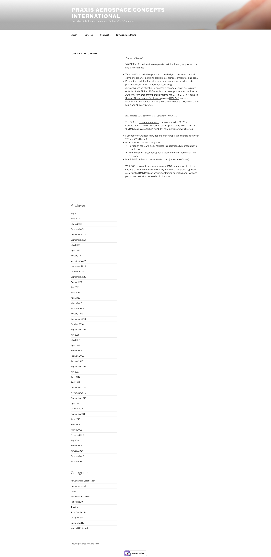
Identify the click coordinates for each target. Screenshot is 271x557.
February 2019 (77, 308)
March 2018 (76, 350)
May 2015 (75, 424)
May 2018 (75, 340)
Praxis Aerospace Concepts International (118, 13)
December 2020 (78, 234)
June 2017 (75, 377)
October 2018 (77, 324)
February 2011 (77, 461)
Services (89, 35)
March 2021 (76, 224)
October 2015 (77, 408)
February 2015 (77, 435)
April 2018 (75, 345)
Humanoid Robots (79, 486)
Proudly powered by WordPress (85, 543)
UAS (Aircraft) (77, 517)
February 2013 (77, 456)
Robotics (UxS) (77, 502)
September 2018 (78, 329)
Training (74, 507)
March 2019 (76, 303)
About (74, 35)
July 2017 (75, 372)
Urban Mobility (77, 523)
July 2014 (75, 440)
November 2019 (78, 266)
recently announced (149, 122)
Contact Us (105, 35)
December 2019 (78, 261)
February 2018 (77, 356)
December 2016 (78, 387)
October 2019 (77, 271)
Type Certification (79, 512)
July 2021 (75, 213)
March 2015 (76, 430)
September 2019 (78, 277)
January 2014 (77, 451)
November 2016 (78, 393)
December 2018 (78, 319)
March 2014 (76, 445)
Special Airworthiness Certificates (143, 98)
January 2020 (77, 255)
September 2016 (78, 398)
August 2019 (77, 282)
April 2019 (75, 298)
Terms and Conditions (126, 35)
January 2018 (77, 361)
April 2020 (75, 250)
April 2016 (75, 403)
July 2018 (75, 335)
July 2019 (75, 287)
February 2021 (77, 229)
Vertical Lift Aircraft (79, 528)
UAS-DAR (174, 98)
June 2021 (75, 218)
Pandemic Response (80, 496)
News (73, 491)
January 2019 (77, 313)
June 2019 (75, 292)
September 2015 (78, 414)
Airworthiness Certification (83, 481)
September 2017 (78, 366)
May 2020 (75, 245)
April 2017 (75, 382)
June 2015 (75, 419)
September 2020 (79, 240)
